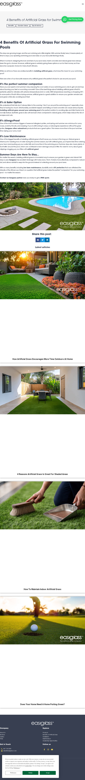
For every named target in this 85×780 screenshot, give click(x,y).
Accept (48, 773)
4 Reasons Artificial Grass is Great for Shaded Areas (42, 474)
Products (45, 732)
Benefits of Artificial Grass (50, 734)
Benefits (11, 26)
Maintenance (47, 738)
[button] (38, 240)
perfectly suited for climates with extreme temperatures (20, 92)
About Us (2, 732)
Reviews (2, 734)
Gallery (2, 736)
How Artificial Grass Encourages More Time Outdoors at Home (42, 359)
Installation (46, 736)
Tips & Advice (36, 26)
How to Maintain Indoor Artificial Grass (42, 589)
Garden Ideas (23, 26)
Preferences (13, 773)
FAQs (1, 738)
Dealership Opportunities (50, 741)
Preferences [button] (16, 768)
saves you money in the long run (56, 139)
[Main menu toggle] (83, 4)
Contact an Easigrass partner (11, 178)
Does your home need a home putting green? (42, 704)
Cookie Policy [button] (28, 765)
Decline (30, 773)
